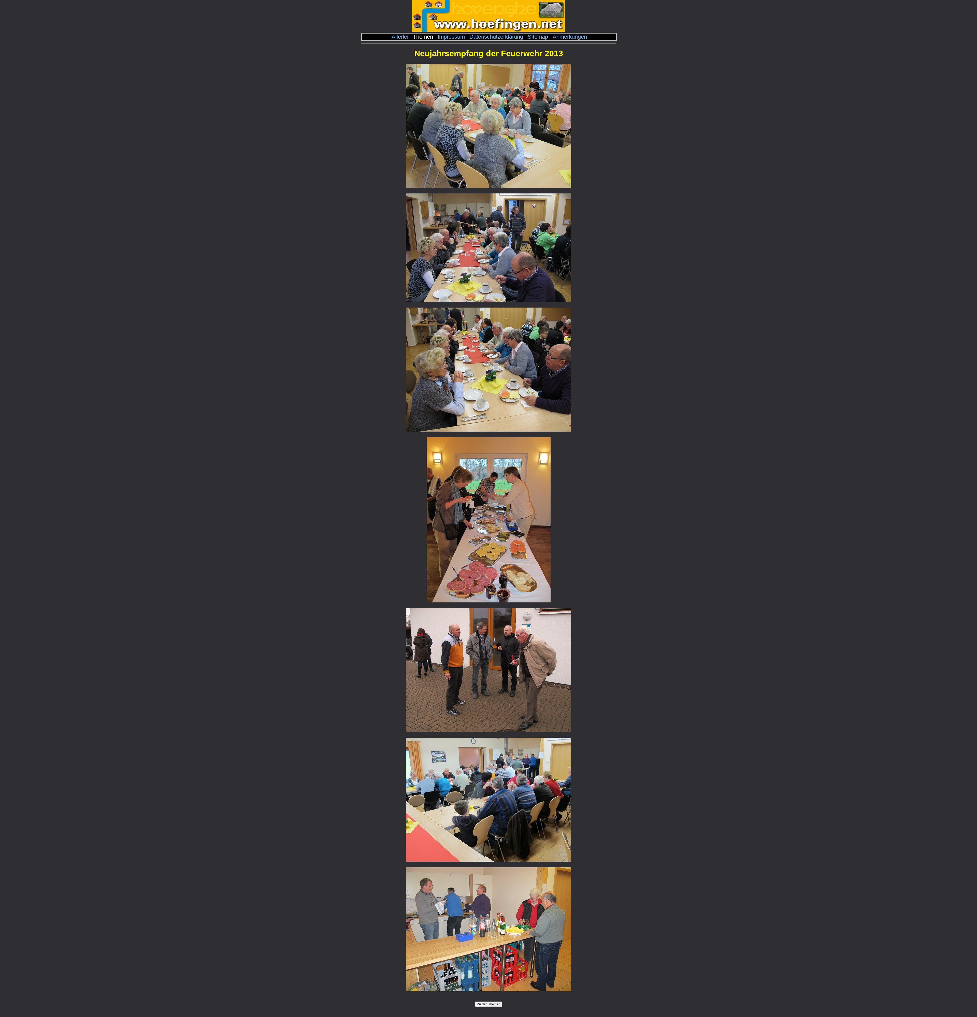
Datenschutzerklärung (496, 37)
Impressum (451, 37)
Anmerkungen (570, 37)
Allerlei (400, 37)
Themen (423, 37)
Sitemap (538, 37)
